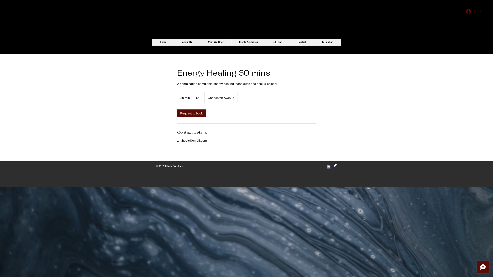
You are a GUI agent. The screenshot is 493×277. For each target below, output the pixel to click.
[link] (191, 113)
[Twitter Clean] (335, 165)
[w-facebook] (329, 167)
